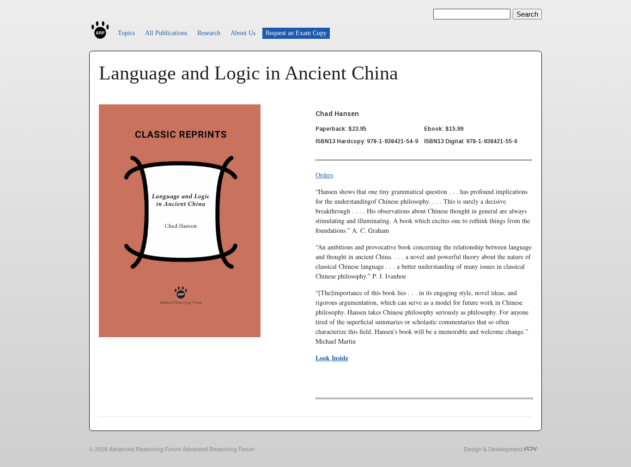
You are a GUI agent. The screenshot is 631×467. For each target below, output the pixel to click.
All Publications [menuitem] (166, 33)
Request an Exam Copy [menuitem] (296, 33)
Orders (324, 174)
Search (527, 14)
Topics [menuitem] (126, 33)
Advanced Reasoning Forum (145, 449)
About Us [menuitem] (243, 33)
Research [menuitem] (208, 33)
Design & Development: (493, 449)
